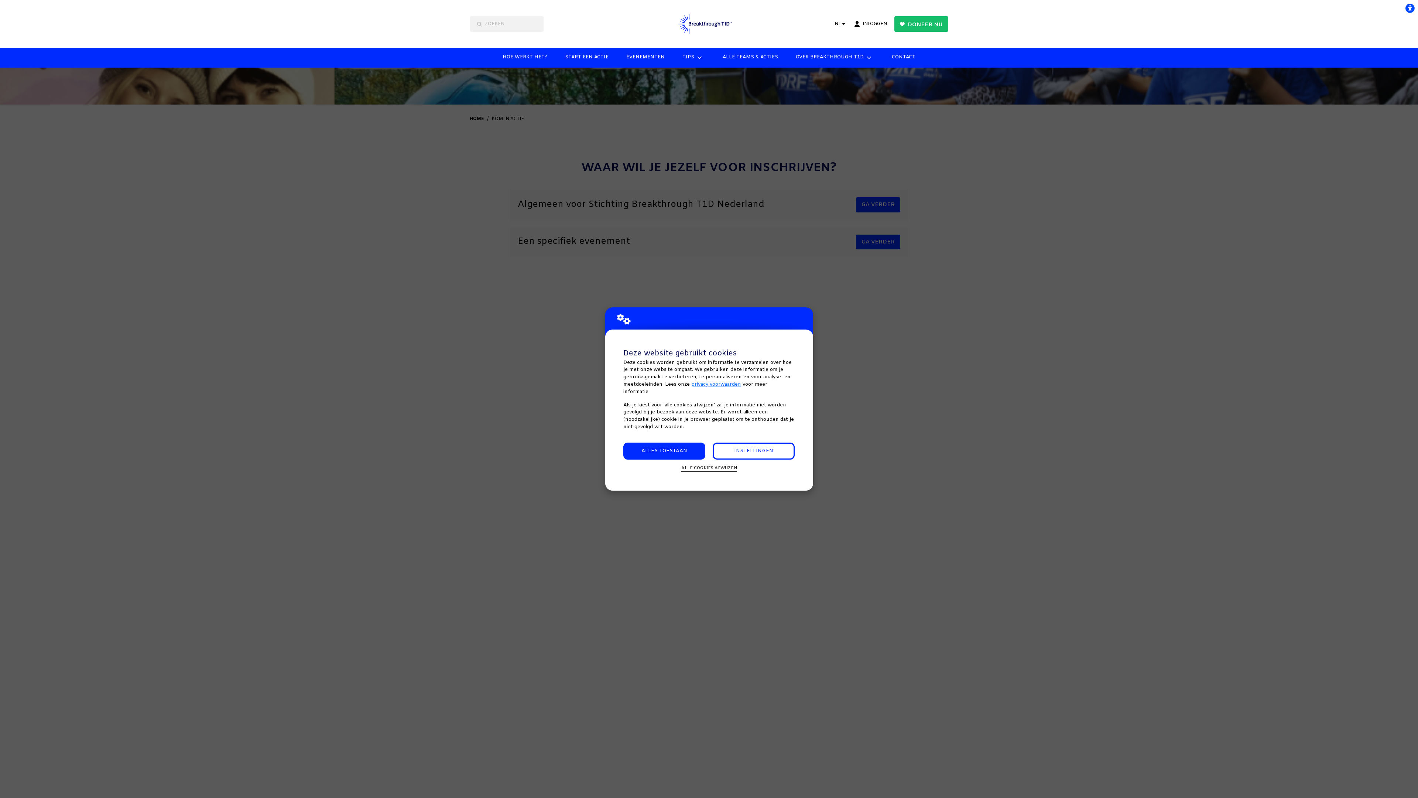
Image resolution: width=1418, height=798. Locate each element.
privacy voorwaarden (716, 384)
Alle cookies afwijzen (709, 468)
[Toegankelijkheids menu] (1409, 8)
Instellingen (753, 451)
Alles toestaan (664, 451)
